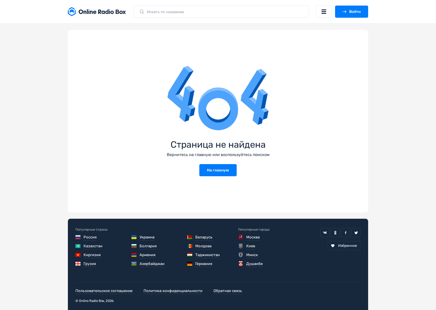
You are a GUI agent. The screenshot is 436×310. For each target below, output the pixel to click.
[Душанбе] (240, 263)
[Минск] (240, 254)
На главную (218, 170)
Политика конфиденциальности (173, 291)
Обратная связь (227, 291)
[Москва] (240, 237)
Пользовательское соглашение (103, 291)
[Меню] (324, 11)
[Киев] (240, 246)
